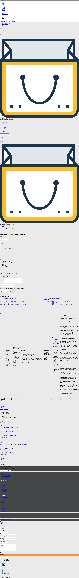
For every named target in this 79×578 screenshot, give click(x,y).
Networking (3, 500)
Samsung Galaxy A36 (4, 409)
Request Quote (2, 247)
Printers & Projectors (5, 7)
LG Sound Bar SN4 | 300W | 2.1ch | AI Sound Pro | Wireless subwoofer (13, 444)
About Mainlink (4, 507)
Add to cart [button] (5, 437)
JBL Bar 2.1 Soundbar (24, 301)
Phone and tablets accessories (6, 488)
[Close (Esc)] (78, 1)
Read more (5, 454)
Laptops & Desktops (5, 2)
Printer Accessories (4, 490)
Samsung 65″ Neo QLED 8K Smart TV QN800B (9, 427)
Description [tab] (3, 254)
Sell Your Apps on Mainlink (6, 476)
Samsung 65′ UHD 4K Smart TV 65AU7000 (8, 461)
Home (3, 226)
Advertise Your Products (5, 477)
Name (1, 284)
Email (1, 286)
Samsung (10, 248)
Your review (2, 283)
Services (3, 501)
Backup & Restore (4, 498)
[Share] (76, 1)
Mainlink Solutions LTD (9, 21)
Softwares (3, 9)
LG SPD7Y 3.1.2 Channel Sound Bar (65, 301)
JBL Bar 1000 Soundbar (16, 298)
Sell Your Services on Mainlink (6, 475)
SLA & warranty (4, 497)
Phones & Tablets (4, 125)
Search (1, 135)
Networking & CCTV (5, 8)
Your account (4, 510)
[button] (2, 242)
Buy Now (7, 241)
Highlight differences (6, 560)
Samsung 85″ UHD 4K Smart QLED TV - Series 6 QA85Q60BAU (55, 299)
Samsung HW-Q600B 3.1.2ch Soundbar (7, 298)
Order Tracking (4, 17)
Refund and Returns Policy (6, 509)
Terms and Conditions (5, 508)
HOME (3, 13)
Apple (3, 3)
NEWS (3, 15)
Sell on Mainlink (4, 474)
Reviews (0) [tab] (3, 255)
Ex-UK (3, 5)
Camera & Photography (5, 483)
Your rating (2, 276)
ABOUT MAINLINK (5, 14)
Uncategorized (4, 493)
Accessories (3, 4)
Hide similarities (5, 559)
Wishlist (3, 18)
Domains (3, 502)
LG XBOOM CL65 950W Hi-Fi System (7, 452)
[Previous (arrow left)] (1, 289)
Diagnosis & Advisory (5, 499)
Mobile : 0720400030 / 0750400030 (6, 23)
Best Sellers (3, 10)
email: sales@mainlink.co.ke (5, 24)
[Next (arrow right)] (77, 289)
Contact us (3, 511)
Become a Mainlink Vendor (6, 478)
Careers (3, 506)
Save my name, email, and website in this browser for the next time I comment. (12, 288)
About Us (3, 473)
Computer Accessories (5, 484)
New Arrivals (4, 11)
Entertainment (4, 6)
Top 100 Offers (3, 130)
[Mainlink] (1, 28)
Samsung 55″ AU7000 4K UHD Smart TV (47, 299)
